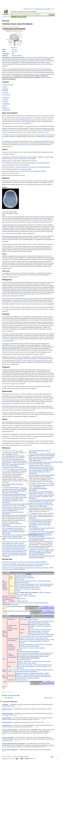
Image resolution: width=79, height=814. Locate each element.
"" (14, 461)
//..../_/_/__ (22, 565)
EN (52, 8)
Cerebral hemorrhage (7, 713)
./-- (41, 552)
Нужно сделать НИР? (14, 695)
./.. (18, 464)
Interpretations (22, 16)
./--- (38, 481)
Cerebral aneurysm (7, 708)
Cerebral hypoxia (6, 725)
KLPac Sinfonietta (8, 697)
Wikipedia (14, 16)
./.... (13, 484)
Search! (51, 14)
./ (10, 456)
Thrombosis (5, 704)
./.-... (13, 523)
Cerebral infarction (7, 717)
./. (17, 531)
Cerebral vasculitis (7, 722)
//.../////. (22, 534)
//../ (9, 569)
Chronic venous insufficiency (10, 749)
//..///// (40, 508)
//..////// (13, 467)
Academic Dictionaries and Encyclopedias (23, 11)
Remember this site (28, 8)
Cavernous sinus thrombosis (9, 729)
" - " (13, 561)
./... (18, 491)
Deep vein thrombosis (8, 737)
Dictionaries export (5, 758)
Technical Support (20, 756)
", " (25, 567)
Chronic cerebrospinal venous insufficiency (13, 743)
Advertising (26, 756)
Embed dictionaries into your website (42, 8)
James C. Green (48, 697)
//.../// (35, 561)
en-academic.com (5, 16)
